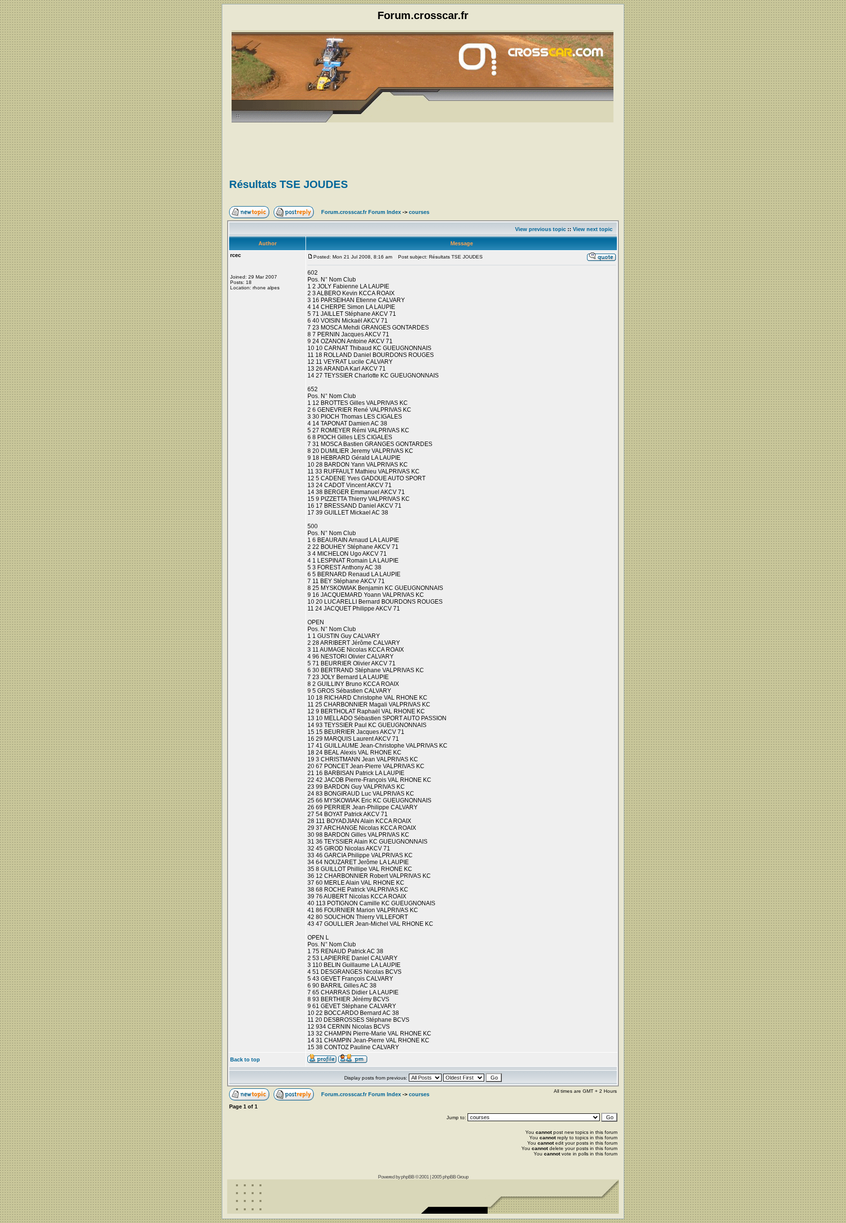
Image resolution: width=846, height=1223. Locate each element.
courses (419, 212)
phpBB (407, 1176)
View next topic (592, 229)
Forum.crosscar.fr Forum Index (361, 212)
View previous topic (540, 229)
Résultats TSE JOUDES (288, 184)
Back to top (245, 1059)
